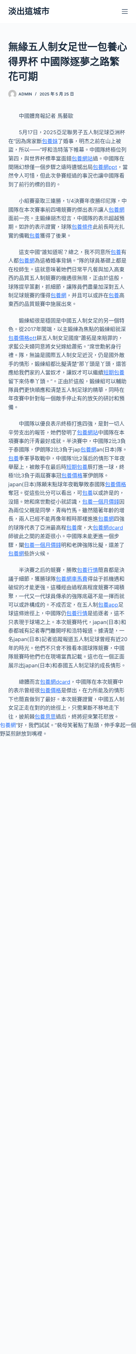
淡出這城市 (29, 11)
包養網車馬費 (71, 578)
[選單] (125, 11)
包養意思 (45, 716)
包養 (34, 235)
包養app (108, 604)
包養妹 (50, 141)
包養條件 (82, 226)
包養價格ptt (22, 338)
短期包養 (113, 372)
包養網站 (82, 158)
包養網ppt (105, 167)
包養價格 (72, 475)
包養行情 (87, 570)
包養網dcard (108, 527)
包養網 (116, 209)
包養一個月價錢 (100, 501)
